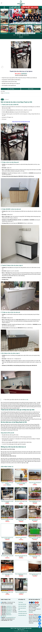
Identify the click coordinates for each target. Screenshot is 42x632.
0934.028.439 (9, 607)
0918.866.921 (9, 610)
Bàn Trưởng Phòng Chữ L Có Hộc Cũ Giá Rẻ (34, 520)
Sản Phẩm (19, 34)
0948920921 (24, 73)
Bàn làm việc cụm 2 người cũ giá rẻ (21, 502)
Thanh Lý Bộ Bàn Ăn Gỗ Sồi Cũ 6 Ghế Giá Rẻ (21, 574)
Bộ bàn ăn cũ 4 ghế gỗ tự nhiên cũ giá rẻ (7, 520)
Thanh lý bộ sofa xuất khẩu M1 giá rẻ (35, 483)
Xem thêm (31, 611)
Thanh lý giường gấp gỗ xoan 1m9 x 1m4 (7, 574)
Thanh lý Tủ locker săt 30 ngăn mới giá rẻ (7, 483)
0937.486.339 (3, 616)
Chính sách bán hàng (22, 606)
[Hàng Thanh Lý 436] (21, 3)
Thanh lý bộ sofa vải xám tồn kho (21, 538)
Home (14, 34)
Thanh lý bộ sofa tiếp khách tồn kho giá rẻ (21, 556)
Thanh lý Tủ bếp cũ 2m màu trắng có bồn (21, 520)
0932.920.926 (9, 609)
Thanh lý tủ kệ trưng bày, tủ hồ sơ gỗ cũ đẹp (7, 538)
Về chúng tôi (6, 99)
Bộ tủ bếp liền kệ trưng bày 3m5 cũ (7, 556)
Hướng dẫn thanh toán (22, 613)
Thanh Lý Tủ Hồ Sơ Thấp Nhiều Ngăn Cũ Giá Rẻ (35, 538)
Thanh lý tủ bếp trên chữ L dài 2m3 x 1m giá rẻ (35, 574)
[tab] (2, 99)
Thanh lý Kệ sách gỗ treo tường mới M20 (7, 502)
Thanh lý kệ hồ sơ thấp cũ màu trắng (7, 593)
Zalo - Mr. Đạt (30, 88)
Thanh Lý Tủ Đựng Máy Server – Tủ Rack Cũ (21, 593)
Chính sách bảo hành (22, 604)
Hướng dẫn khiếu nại (22, 615)
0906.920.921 (8, 613)
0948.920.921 (9, 606)
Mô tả (2, 99)
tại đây (26, 399)
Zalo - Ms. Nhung (10, 88)
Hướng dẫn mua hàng (22, 611)
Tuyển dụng (20, 602)
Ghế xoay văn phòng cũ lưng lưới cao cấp (34, 556)
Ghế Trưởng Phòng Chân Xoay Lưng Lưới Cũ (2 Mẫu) (21, 483)
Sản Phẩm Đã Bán (25, 34)
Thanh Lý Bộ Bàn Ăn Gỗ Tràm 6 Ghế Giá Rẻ (35, 502)
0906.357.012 (9, 611)
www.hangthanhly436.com (11, 617)
